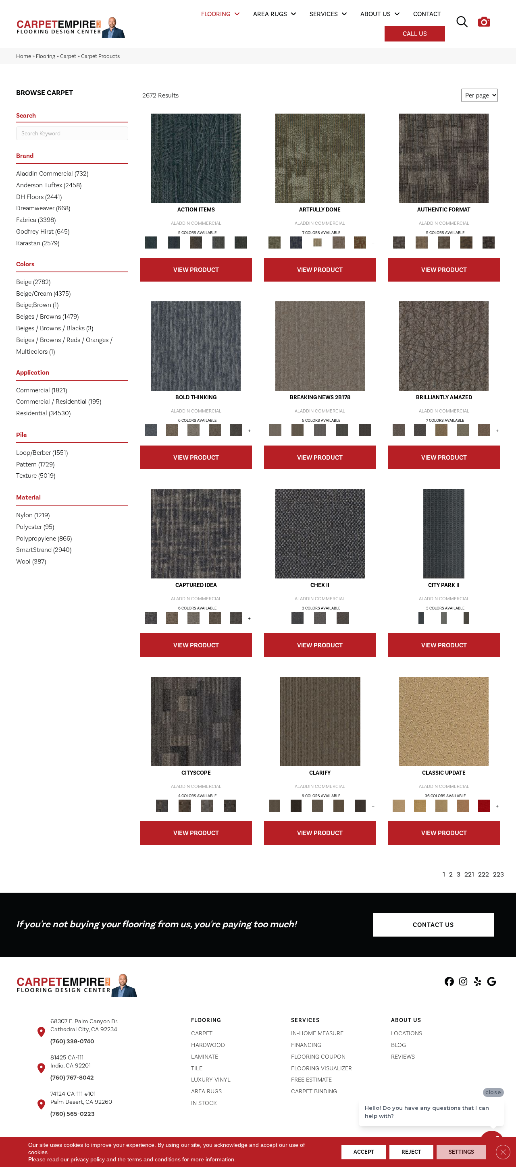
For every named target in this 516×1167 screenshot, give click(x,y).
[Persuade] (338, 805)
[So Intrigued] (444, 346)
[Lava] (193, 430)
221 (469, 874)
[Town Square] (320, 618)
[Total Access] (365, 430)
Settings (461, 1151)
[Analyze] (296, 805)
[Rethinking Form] (466, 242)
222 (483, 874)
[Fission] (214, 430)
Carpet (68, 56)
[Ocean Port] (173, 242)
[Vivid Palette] (360, 242)
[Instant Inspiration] (483, 430)
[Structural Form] (489, 242)
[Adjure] (360, 805)
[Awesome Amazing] (338, 242)
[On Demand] (342, 430)
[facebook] (449, 983)
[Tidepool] (196, 158)
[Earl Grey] (218, 242)
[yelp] (477, 983)
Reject (411, 1151)
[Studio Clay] (462, 805)
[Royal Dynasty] (483, 805)
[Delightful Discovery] (320, 158)
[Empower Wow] (462, 430)
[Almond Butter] (441, 805)
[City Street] (241, 242)
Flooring (45, 56)
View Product (196, 270)
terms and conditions (154, 1159)
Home (23, 56)
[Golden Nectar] (419, 805)
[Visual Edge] (444, 158)
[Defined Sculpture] (421, 242)
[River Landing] (320, 534)
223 (498, 874)
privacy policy (88, 1159)
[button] (433, 925)
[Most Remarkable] (296, 242)
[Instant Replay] (320, 430)
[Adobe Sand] (444, 721)
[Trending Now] (320, 346)
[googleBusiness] (491, 983)
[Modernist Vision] (317, 242)
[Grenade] (171, 430)
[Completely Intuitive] (441, 430)
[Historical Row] (343, 618)
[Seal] (236, 430)
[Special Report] (297, 430)
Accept (364, 1151)
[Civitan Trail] (185, 805)
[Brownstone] (196, 242)
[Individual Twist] (444, 242)
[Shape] (196, 346)
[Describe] (317, 805)
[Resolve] (320, 721)
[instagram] (463, 983)
